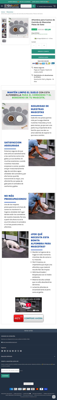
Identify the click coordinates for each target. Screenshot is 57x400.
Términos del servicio (28, 395)
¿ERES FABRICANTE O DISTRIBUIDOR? (14, 395)
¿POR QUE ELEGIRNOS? (37, 393)
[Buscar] (34, 6)
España (27, 383)
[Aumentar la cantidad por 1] (44, 45)
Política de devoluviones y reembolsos (42, 395)
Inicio (3, 12)
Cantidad (34, 42)
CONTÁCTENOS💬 (27, 393)
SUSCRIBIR (5, 375)
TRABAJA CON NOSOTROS (49, 393)
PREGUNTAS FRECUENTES (6, 393)
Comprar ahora (43, 57)
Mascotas (10, 12)
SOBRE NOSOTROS (18, 393)
